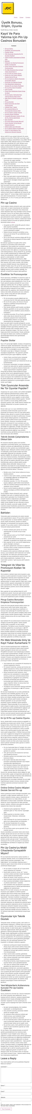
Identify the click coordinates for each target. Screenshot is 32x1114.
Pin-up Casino (9, 48)
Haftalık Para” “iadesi (11, 107)
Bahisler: (7, 61)
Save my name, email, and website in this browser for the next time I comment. (16, 1105)
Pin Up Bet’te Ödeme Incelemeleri (14, 128)
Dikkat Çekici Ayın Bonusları (13, 126)
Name (3, 1085)
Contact (28, 17)
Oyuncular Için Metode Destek (13, 82)
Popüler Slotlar (9, 52)
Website (3, 1097)
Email (3, 1091)
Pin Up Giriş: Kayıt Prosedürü (13, 87)
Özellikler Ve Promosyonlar (12, 50)
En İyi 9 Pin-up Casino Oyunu (13, 73)
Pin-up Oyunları (9, 102)
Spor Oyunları (9, 119)
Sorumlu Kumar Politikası (12, 114)
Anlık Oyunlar (8, 89)
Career (21, 17)
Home (15, 17)
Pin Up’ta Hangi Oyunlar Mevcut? (14, 121)
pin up (13, 222)
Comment (4, 1066)
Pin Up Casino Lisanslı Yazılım (13, 112)
